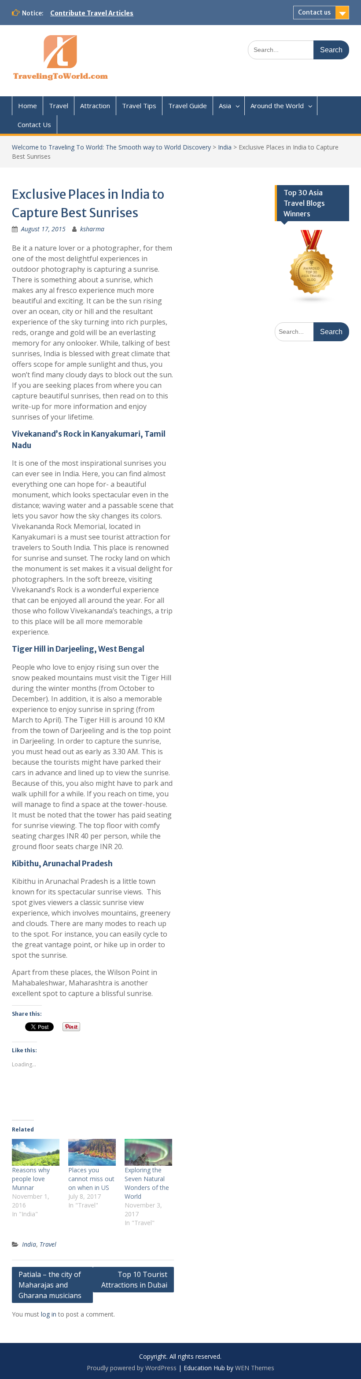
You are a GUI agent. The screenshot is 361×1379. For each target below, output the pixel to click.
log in (48, 1314)
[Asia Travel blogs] (312, 302)
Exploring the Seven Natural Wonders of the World (147, 1183)
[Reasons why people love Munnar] (35, 1152)
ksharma (92, 229)
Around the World (277, 105)
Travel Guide (187, 105)
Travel (58, 105)
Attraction (95, 105)
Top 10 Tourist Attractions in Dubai (134, 1280)
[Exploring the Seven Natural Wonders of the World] (148, 1152)
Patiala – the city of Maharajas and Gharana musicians (49, 1285)
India (225, 147)
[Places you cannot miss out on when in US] (92, 1152)
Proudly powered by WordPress (132, 1368)
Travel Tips (139, 105)
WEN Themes (254, 1368)
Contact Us (34, 124)
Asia (225, 105)
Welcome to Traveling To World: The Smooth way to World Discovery (111, 147)
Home (27, 105)
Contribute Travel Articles (91, 13)
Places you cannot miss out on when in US (91, 1179)
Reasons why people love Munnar (31, 1179)
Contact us (314, 12)
